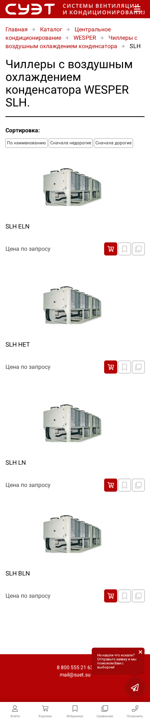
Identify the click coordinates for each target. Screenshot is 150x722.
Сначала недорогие (70, 142)
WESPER (85, 37)
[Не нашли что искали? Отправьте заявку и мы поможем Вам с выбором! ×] (135, 687)
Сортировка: (22, 130)
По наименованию (26, 142)
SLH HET (17, 344)
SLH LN (15, 462)
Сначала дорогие (113, 142)
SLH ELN (17, 226)
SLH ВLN (17, 573)
